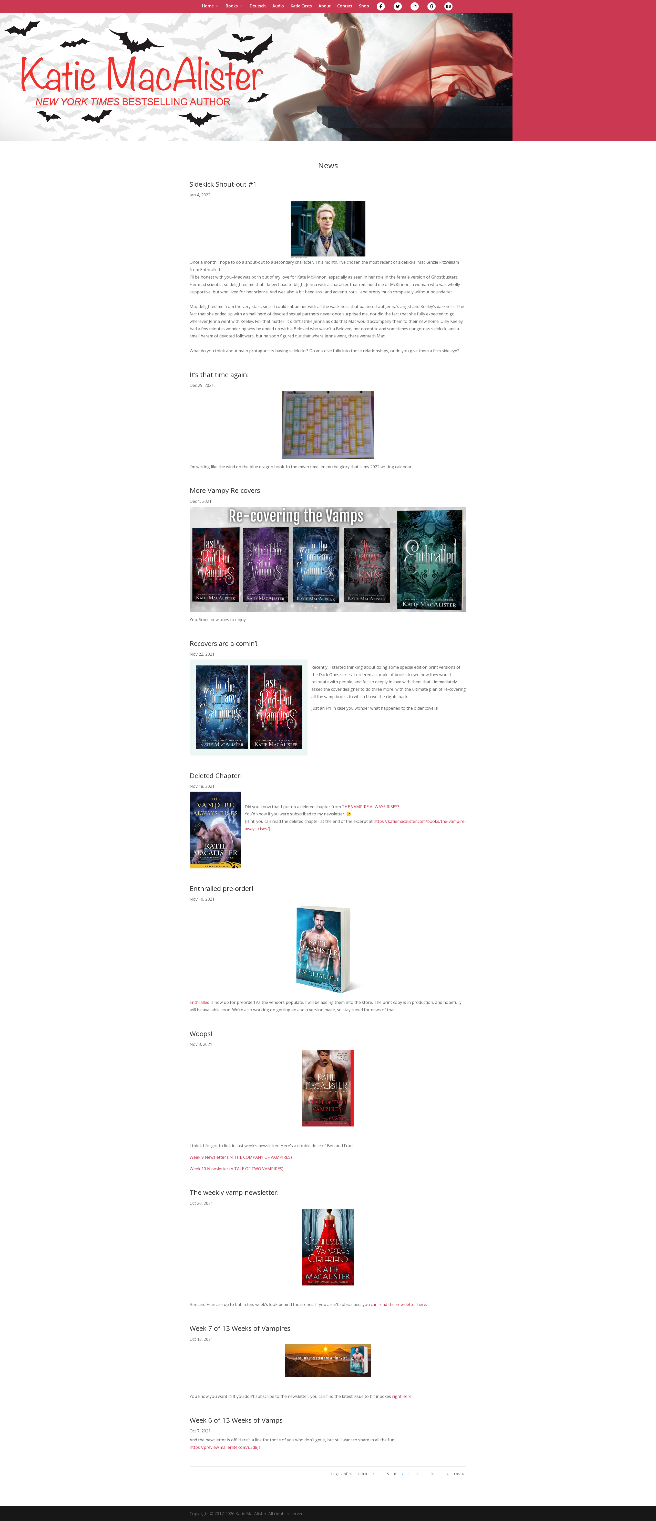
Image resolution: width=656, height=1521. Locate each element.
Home (208, 6)
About (325, 6)
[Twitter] (398, 7)
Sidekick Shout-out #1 (223, 184)
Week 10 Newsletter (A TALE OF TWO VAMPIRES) (236, 1169)
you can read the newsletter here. (395, 1304)
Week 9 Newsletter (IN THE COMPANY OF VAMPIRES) (241, 1157)
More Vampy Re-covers (225, 490)
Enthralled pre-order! (221, 888)
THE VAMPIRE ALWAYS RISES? (370, 807)
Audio (278, 6)
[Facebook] (381, 7)
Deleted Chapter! (216, 775)
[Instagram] (414, 7)
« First (362, 1473)
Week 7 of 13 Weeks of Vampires (240, 1328)
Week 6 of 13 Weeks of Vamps (236, 1420)
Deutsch (258, 6)
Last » (459, 1473)
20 (432, 1473)
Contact (344, 6)
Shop (364, 6)
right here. (402, 1396)
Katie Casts (301, 6)
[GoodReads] (431, 7)
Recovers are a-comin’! (224, 643)
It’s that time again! (219, 374)
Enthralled (199, 1002)
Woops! (201, 1033)
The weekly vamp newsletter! (234, 1192)
